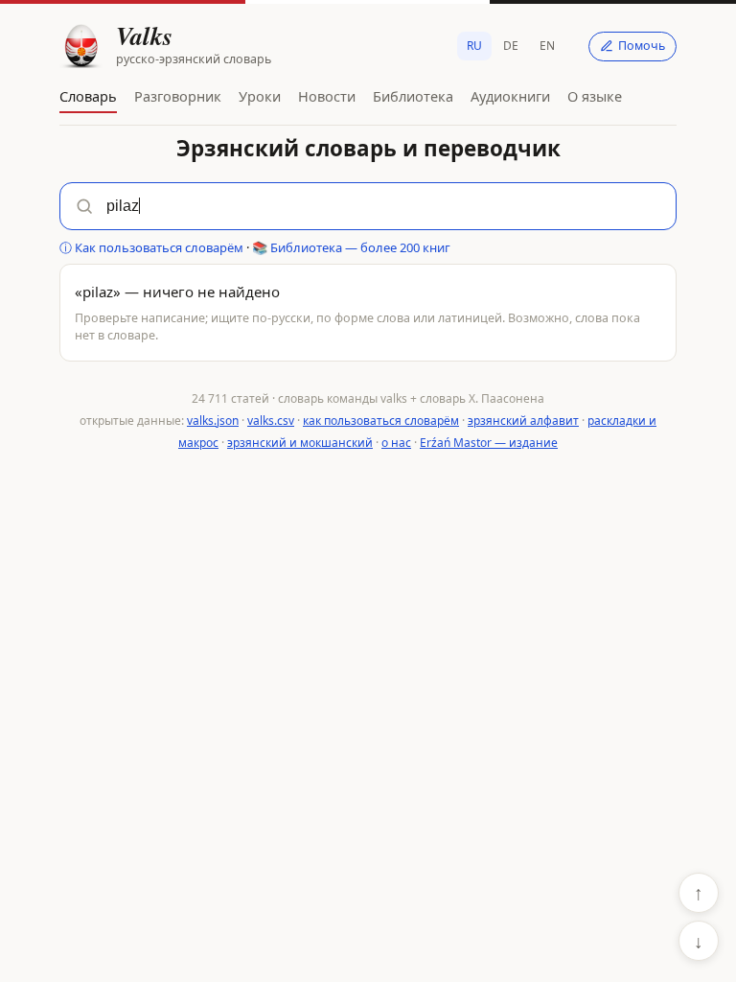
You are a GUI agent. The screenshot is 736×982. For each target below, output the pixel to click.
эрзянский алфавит (523, 420)
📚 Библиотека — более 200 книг (351, 247)
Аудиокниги (510, 95)
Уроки (260, 95)
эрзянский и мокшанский (300, 442)
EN (547, 45)
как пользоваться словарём (381, 420)
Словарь (88, 95)
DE (510, 45)
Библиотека (413, 95)
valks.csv (270, 420)
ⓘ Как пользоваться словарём (151, 247)
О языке (594, 95)
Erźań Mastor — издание (489, 442)
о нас (396, 442)
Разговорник (177, 95)
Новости (327, 95)
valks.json (213, 420)
